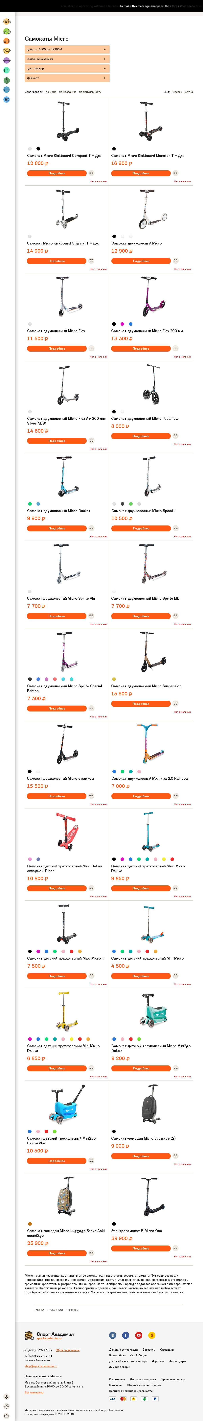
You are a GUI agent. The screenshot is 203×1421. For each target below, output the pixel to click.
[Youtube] (138, 1336)
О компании (117, 1379)
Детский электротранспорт (128, 1361)
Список (177, 92)
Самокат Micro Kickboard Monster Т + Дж (147, 155)
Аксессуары (177, 1361)
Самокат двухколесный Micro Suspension (146, 686)
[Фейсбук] (125, 1336)
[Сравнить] (91, 173)
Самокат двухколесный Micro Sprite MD (145, 598)
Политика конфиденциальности (130, 1391)
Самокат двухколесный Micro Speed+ (143, 510)
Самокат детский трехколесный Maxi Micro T (65, 958)
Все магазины (34, 1392)
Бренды (73, 1309)
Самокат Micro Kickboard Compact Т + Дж (64, 155)
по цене (51, 92)
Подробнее (57, 173)
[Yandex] (151, 1336)
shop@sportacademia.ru (41, 1366)
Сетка (189, 92)
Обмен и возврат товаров (144, 1385)
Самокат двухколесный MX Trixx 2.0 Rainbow (150, 778)
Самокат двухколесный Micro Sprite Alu (61, 598)
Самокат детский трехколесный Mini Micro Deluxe (63, 1048)
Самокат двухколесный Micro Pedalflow (144, 418)
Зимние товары (119, 1367)
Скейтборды (138, 1355)
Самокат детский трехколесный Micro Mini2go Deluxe (151, 1048)
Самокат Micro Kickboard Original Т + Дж (63, 243)
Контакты (115, 1385)
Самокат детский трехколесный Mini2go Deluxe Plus (61, 1141)
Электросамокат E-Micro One (136, 1230)
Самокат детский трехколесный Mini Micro (147, 958)
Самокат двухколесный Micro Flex (56, 331)
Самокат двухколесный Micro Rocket (58, 510)
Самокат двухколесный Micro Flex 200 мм (147, 331)
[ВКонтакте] (112, 1336)
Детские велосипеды (123, 1350)
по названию (67, 92)
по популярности (90, 92)
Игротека (158, 1361)
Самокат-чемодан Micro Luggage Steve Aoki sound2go (66, 1233)
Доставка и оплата (143, 1379)
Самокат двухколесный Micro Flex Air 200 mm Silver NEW (66, 421)
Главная (39, 1309)
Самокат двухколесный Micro (136, 243)
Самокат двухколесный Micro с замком (60, 778)
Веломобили (117, 1355)
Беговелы (149, 1350)
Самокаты (56, 1309)
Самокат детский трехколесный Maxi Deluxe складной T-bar (64, 868)
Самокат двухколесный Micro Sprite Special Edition (64, 688)
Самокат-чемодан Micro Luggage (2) (143, 1138)
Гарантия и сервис (173, 1379)
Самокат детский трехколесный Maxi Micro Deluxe (148, 868)
